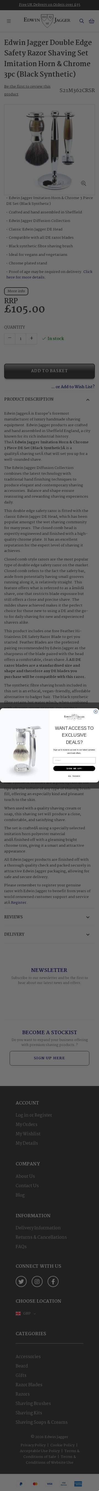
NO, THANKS (74, 776)
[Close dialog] (96, 712)
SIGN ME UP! (74, 769)
